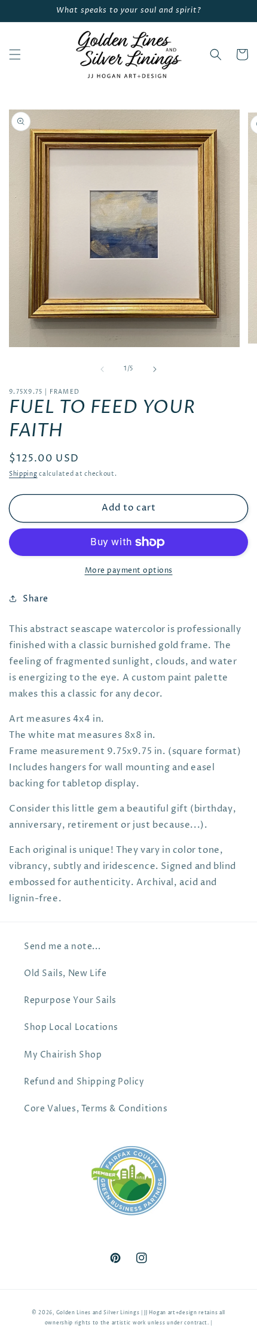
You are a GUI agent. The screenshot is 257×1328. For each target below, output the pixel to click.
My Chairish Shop (63, 1054)
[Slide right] (155, 369)
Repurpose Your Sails (70, 1000)
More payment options (129, 571)
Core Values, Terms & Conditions (96, 1108)
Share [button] (35, 598)
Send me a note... (62, 946)
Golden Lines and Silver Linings (98, 1312)
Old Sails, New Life (65, 973)
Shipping (23, 474)
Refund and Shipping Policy (84, 1081)
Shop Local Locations (71, 1027)
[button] (15, 54)
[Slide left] (102, 369)
